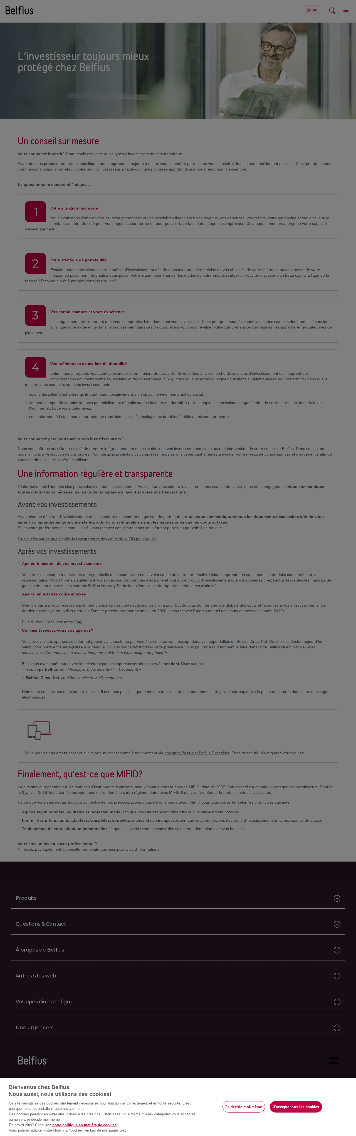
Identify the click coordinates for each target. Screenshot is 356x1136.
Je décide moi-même (244, 1107)
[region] (178, 1107)
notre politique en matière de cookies (84, 1125)
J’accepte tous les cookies (296, 1107)
